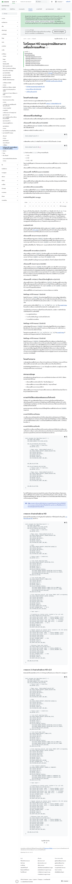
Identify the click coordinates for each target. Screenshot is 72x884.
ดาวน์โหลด (23, 865)
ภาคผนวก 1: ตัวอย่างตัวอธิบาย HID (53, 103)
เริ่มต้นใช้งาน (12, 9)
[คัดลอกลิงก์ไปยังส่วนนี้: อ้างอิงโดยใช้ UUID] (34, 225)
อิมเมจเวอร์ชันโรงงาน (25, 869)
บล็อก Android (41, 865)
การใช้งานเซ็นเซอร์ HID (31, 91)
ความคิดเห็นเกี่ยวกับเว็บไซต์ (27, 881)
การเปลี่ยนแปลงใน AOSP (59, 23)
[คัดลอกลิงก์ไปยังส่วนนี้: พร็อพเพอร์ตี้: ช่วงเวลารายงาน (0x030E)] (47, 264)
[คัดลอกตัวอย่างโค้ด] (66, 134)
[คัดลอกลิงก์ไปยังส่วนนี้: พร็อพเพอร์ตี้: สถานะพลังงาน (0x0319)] (47, 251)
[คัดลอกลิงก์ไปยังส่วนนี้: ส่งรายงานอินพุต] (36, 374)
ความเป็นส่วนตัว (47, 879)
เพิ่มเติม (58, 9)
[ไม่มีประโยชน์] (66, 39)
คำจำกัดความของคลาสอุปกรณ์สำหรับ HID (35, 86)
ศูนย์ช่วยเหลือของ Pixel (59, 863)
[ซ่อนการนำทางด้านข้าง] (17, 881)
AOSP (24, 38)
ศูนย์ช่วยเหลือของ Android (60, 860)
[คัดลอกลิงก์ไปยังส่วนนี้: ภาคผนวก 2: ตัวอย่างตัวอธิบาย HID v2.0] (53, 670)
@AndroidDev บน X (42, 863)
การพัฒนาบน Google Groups (44, 872)
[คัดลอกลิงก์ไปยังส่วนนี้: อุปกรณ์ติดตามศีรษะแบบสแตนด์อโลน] (44, 187)
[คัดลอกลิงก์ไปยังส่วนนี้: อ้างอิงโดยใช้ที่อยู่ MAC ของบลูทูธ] (42, 197)
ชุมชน (30, 879)
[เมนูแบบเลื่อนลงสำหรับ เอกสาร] (17, 1)
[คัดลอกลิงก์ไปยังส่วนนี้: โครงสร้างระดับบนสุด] (39, 98)
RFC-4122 (35, 230)
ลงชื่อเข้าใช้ (68, 1)
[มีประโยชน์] (64, 39)
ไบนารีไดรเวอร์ (23, 872)
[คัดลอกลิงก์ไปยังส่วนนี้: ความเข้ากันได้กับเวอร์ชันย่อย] (41, 414)
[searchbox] (9, 13)
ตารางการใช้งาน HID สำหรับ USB (33, 89)
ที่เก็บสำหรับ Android (25, 860)
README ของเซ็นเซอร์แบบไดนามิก (54, 81)
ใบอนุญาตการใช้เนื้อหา (48, 848)
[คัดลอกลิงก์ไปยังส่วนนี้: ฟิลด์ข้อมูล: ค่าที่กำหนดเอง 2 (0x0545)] (46, 323)
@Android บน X (41, 860)
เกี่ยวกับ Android (24, 879)
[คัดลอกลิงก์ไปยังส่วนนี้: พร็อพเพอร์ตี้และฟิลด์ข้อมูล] (43, 116)
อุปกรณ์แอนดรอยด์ (50, 9)
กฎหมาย (35, 879)
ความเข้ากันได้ (39, 9)
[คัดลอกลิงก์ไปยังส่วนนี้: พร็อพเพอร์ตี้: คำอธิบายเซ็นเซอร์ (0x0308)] (49, 123)
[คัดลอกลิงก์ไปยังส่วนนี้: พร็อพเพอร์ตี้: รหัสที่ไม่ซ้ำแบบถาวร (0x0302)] (50, 172)
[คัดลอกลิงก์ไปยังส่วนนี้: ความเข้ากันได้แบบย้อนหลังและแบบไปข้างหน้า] (56, 397)
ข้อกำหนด (23, 863)
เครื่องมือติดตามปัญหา (59, 872)
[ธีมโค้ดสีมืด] (65, 134)
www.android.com (59, 865)
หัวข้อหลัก (30, 9)
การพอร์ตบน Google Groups (44, 874)
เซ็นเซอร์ (50, 73)
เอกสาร (13, 1)
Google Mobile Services (60, 867)
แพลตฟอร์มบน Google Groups (44, 869)
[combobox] (42, 1)
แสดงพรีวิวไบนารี (24, 867)
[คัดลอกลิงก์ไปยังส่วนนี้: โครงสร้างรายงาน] (36, 359)
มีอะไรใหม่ (4, 9)
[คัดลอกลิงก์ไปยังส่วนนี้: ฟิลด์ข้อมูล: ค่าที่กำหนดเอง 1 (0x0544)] (46, 294)
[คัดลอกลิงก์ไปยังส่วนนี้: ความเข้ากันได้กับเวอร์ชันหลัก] (41, 426)
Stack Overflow (58, 869)
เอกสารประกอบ (5, 5)
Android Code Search (26, 1)
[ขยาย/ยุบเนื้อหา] (29, 52)
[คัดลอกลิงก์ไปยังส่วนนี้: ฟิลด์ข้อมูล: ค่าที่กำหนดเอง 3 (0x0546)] (47, 338)
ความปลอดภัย (22, 9)
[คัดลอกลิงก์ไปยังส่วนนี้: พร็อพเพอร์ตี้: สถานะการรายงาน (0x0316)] (49, 236)
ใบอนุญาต (40, 879)
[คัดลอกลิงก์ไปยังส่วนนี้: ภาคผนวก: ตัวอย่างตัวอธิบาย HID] (47, 514)
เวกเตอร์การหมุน (63, 305)
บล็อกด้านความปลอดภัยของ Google (45, 867)
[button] (8, 22)
